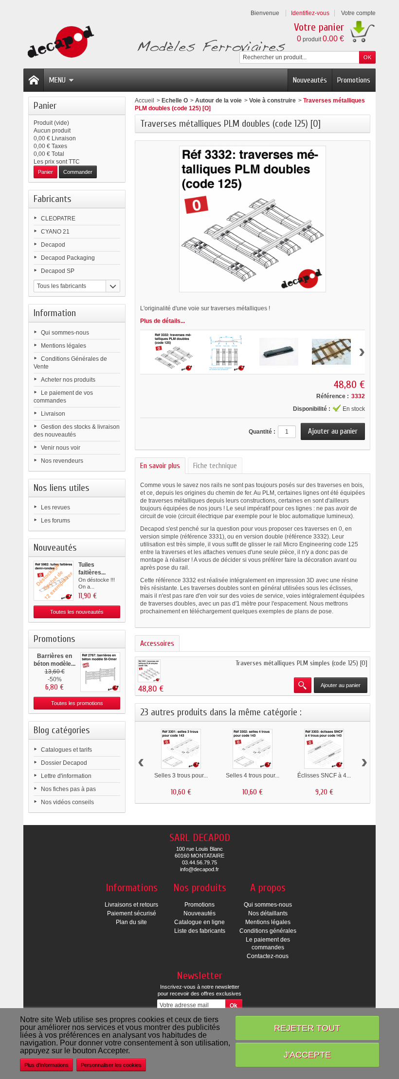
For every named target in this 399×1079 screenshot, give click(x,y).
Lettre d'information (66, 776)
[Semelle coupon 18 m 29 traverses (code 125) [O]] (149, 670)
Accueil (144, 100)
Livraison (53, 413)
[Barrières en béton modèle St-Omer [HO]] (100, 672)
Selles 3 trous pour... (181, 775)
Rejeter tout (307, 1028)
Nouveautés (310, 80)
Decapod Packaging (68, 257)
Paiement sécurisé (131, 913)
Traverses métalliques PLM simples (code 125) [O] (301, 663)
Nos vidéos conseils (67, 802)
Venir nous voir (60, 447)
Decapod (53, 244)
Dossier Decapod (64, 762)
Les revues (55, 507)
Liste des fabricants (199, 930)
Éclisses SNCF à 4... (324, 775)
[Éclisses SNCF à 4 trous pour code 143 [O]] (324, 748)
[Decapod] (154, 43)
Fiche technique (215, 465)
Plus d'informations (46, 1065)
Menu (57, 80)
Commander (77, 172)
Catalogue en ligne (199, 922)
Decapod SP (57, 271)
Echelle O (175, 100)
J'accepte (307, 1054)
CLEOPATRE (58, 218)
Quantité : (262, 431)
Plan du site (131, 922)
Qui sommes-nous (65, 332)
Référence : (332, 396)
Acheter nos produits (68, 379)
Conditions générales (267, 930)
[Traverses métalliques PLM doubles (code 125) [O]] (173, 352)
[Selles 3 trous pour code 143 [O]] (181, 748)
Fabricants (53, 198)
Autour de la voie (218, 100)
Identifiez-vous (310, 13)
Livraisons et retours (131, 904)
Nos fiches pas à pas (68, 789)
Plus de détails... (162, 321)
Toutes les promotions (77, 703)
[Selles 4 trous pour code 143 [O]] (252, 748)
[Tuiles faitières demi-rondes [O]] (53, 581)
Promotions (353, 80)
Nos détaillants (268, 913)
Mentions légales (63, 345)
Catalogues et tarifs (66, 749)
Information (55, 313)
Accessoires (157, 643)
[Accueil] (33, 80)
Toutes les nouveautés (77, 612)
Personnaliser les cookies (111, 1065)
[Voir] (302, 685)
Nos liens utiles (62, 487)
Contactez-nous (268, 956)
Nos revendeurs (62, 460)
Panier (45, 105)
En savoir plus (160, 465)
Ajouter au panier (341, 685)
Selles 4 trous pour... (252, 775)
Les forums (55, 520)
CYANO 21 (55, 231)
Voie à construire (272, 100)
